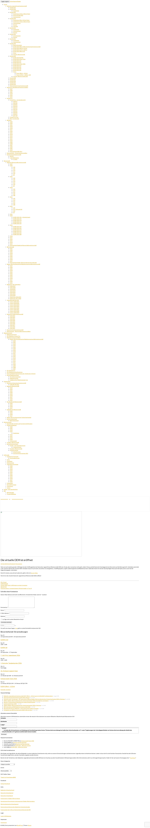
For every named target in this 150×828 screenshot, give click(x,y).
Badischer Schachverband (7, 790)
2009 (11, 142)
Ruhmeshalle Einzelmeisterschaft (19, 86)
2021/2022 (12, 294)
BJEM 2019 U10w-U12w (19, 59)
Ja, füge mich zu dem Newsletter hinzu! (12, 619)
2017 (11, 129)
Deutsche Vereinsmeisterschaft (15, 330)
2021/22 (15, 109)
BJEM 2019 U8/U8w (18, 57)
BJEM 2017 (13, 79)
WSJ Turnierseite (14, 118)
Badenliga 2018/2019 (15, 297)
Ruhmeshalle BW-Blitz (16, 151)
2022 (11, 97)
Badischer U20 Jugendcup (13, 284)
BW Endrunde (10, 247)
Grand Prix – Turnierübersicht (18, 100)
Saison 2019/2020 (14, 311)
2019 (11, 126)
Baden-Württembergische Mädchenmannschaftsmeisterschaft (23, 264)
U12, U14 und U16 (17, 209)
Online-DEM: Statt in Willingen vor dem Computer (14, 584)
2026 (11, 90)
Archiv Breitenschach (12, 444)
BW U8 (11, 156)
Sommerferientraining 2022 (20, 453)
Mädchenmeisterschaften (13, 337)
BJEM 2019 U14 (17, 65)
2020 (11, 215)
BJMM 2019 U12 (17, 231)
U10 (14, 173)
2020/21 (15, 111)
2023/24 (15, 106)
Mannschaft (7, 161)
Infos (8, 459)
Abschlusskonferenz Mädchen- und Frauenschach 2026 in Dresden (21, 708)
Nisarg (29, 825)
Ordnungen (10, 483)
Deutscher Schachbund (7, 795)
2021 (11, 125)
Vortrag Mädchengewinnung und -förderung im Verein (21, 373)
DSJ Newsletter (11, 370)
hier (16, 628)
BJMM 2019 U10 (17, 233)
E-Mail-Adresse (5, 613)
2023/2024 (12, 291)
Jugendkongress (14, 158)
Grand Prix (9, 98)
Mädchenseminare (12, 334)
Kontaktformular (11, 484)
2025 (11, 92)
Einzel (5, 4)
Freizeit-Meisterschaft (19, 54)
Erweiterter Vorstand (12, 456)
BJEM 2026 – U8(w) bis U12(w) (23, 745)
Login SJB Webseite (6, 816)
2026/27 (15, 101)
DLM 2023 (12, 316)
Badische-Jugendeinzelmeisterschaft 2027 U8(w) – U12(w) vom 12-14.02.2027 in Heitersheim (28, 696)
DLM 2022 (12, 317)
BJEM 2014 (13, 84)
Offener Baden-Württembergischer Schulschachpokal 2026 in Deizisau (22, 705)
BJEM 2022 (13, 34)
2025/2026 (12, 287)
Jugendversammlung (12, 464)
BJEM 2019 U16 (17, 67)
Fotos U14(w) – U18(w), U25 (23, 75)
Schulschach (7, 381)
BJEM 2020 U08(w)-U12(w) (20, 48)
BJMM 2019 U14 (17, 230)
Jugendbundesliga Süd (13, 300)
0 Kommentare (18, 563)
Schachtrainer (17, 452)
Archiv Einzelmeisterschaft (14, 154)
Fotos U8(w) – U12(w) (22, 73)
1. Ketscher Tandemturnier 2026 (11, 663)
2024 (11, 93)
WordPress (20, 825)
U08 (14, 195)
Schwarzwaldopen (12, 425)
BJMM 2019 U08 (17, 234)
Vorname (3, 718)
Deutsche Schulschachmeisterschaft (16, 383)
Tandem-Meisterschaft (13, 442)
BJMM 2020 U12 (17, 222)
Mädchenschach (8, 333)
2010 (11, 140)
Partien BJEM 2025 (18, 15)
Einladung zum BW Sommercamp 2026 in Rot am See (18, 710)
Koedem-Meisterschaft (16, 449)
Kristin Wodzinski (11, 563)
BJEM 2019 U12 (17, 62)
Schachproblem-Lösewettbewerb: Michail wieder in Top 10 (16, 587)
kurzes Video (34, 573)
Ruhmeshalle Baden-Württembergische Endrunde (23, 262)
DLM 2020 (12, 320)
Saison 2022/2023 (14, 306)
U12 (14, 172)
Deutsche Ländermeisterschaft (15, 314)
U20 (14, 167)
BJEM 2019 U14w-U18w (19, 64)
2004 (11, 150)
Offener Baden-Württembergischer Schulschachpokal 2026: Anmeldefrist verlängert (26, 700)
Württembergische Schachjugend (9, 804)
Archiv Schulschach (12, 419)
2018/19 (15, 114)
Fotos (14, 53)
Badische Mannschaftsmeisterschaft (16, 162)
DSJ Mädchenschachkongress (14, 372)
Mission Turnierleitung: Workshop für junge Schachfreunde (19, 702)
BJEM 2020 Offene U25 (19, 51)
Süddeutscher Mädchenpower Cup (19, 380)
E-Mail (3, 725)
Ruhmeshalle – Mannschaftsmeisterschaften (19, 331)
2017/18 (15, 115)
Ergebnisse (16, 10)
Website (3, 616)
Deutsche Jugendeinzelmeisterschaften (17, 87)
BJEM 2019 (13, 56)
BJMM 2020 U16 (17, 219)
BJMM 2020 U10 (17, 223)
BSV (5, 491)
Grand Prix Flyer (14, 117)
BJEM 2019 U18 (17, 68)
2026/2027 (12, 286)
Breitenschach (7, 422)
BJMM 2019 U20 (17, 226)
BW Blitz (9, 120)
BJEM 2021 (13, 39)
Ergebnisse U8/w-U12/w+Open (21, 20)
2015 (11, 133)
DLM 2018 (12, 323)
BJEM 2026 (13, 9)
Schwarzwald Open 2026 (10, 704)
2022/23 (15, 107)
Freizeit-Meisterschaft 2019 (20, 76)
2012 (11, 137)
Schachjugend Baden (15, 1)
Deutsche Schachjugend (7, 793)
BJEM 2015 (13, 82)
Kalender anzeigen (6, 689)
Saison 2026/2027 (14, 301)
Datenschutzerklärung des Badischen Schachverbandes (15, 807)
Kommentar (4, 607)
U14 (14, 170)
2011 (11, 139)
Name (3, 610)
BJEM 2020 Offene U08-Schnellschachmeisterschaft (26, 46)
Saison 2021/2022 (14, 308)
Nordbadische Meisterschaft (14, 402)
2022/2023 (12, 292)
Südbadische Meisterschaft (14, 409)
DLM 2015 (12, 328)
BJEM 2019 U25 (17, 70)
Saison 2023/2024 (14, 305)
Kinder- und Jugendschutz (11, 489)
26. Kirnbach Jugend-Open (9, 671)
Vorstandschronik (14, 458)
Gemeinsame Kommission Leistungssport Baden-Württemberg (18, 801)
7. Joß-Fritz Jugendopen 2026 (10, 655)
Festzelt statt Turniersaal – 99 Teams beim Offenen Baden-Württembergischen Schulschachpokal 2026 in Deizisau (34, 699)
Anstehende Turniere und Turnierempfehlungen (19, 423)
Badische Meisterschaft (13, 386)
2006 (11, 147)
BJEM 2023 (13, 28)
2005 (11, 148)
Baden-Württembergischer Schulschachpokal (19, 417)
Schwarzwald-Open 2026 (9, 679)
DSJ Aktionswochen (15, 377)
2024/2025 (12, 289)
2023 (11, 95)
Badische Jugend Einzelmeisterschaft (17, 6)
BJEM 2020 (13, 43)
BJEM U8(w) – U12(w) (8, 686)
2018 (11, 128)
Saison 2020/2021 (14, 309)
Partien (15, 25)
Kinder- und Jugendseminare (17, 445)
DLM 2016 (12, 326)
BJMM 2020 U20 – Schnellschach (21, 217)
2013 (11, 136)
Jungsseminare (17, 447)
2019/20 (15, 112)
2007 (11, 145)
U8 (14, 175)
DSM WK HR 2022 (14, 384)
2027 (11, 89)
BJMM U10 (4, 640)
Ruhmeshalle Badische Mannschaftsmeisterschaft (23, 245)
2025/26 (15, 103)
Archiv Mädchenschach (13, 375)
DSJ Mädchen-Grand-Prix (13, 336)
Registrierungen (17, 45)
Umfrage (15, 26)
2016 (11, 131)
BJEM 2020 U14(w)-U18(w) (20, 50)
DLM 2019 (12, 322)
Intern (8, 488)
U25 (14, 208)
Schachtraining (14, 450)
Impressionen (17, 17)
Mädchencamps (14, 378)
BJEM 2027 (13, 7)
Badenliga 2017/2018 (15, 298)
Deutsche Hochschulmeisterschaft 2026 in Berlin (17, 697)
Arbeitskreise (10, 463)
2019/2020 (12, 295)
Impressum (10, 486)
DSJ (2, 582)
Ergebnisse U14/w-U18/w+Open (21, 14)
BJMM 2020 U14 (17, 220)
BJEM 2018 (13, 78)
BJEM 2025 (13, 12)
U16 (14, 168)
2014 (11, 134)
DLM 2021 (12, 319)
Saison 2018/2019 (14, 312)
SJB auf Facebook (5, 783)
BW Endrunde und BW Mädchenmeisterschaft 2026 (17, 707)
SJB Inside (6, 455)
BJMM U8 (4, 647)
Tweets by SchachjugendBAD (8, 777)
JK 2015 (15, 159)
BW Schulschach (14, 420)
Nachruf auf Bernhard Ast (20, 742)
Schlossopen (13, 441)
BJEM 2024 (13, 18)
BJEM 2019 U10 (17, 61)
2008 (11, 143)
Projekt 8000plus (11, 494)
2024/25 (15, 104)
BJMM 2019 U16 (17, 228)
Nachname (4, 721)
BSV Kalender (10, 492)
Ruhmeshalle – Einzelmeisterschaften (17, 153)
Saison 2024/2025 (14, 303)
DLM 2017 (12, 325)
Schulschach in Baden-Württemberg (10, 798)
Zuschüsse (9, 461)
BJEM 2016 (13, 81)
